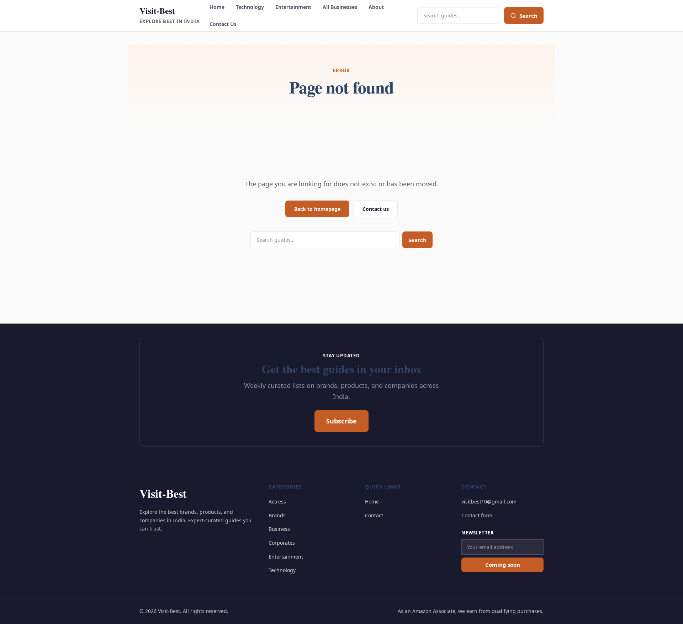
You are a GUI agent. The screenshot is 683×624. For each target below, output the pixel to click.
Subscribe (341, 421)
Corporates (282, 542)
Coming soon (502, 564)
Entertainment (293, 7)
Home (217, 7)
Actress (277, 501)
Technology (250, 7)
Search (417, 240)
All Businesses (340, 7)
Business (279, 529)
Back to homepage (317, 209)
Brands (277, 515)
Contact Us (223, 24)
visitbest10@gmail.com (489, 501)
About (376, 7)
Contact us (375, 209)
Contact (374, 515)
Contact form (476, 515)
